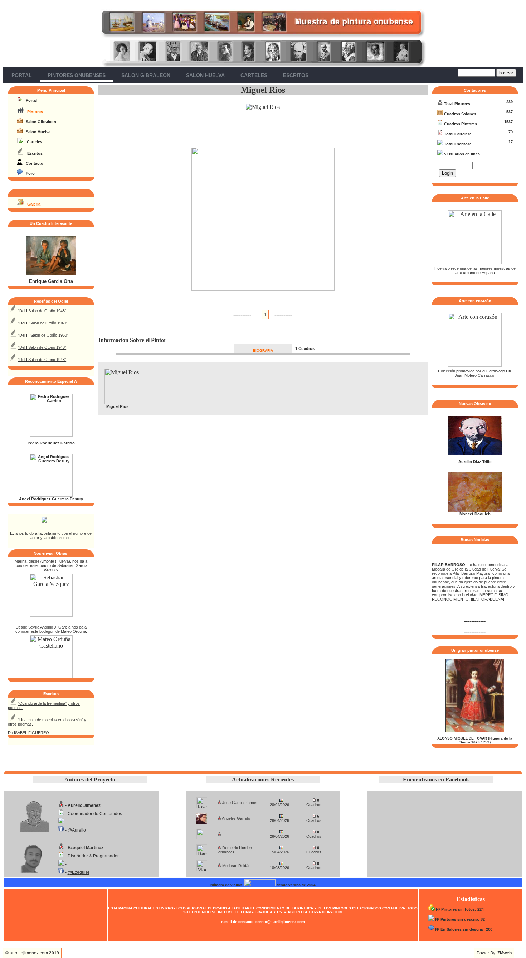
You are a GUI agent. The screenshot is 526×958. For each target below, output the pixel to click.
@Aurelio (77, 830)
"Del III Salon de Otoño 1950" (43, 335)
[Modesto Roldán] (201, 864)
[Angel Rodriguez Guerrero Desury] (51, 495)
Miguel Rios (263, 90)
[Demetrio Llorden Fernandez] (201, 848)
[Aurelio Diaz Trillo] (475, 454)
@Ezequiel (78, 872)
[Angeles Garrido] (201, 816)
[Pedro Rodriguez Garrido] (51, 435)
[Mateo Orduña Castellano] (51, 676)
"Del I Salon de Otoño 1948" (42, 311)
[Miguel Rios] (263, 137)
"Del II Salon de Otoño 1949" (42, 323)
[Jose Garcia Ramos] (201, 801)
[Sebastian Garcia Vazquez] (51, 615)
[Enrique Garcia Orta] (51, 273)
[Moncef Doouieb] (475, 510)
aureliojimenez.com (34, 952)
